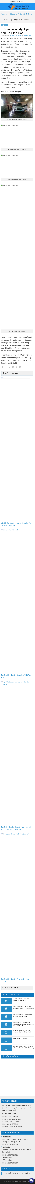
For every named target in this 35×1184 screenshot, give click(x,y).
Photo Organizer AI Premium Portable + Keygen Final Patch (22, 1031)
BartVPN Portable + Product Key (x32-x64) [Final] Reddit (22, 1015)
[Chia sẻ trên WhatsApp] (2, 367)
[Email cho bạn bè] (13, 367)
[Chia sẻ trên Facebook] (6, 367)
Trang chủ (4, 14)
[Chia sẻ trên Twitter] (9, 367)
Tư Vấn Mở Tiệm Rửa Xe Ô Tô (18, 1173)
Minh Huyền (27, 35)
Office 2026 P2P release (20, 1038)
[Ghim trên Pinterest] (16, 367)
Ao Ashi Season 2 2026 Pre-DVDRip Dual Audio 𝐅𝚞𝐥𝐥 (21, 999)
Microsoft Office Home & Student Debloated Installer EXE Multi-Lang (23, 1047)
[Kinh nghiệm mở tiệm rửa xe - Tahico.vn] (18, 6)
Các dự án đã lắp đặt (17, 14)
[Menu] (2, 6)
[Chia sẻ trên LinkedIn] (20, 367)
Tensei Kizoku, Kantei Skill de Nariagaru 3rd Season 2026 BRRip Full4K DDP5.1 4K (23, 1024)
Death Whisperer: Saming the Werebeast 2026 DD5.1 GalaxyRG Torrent (23, 1008)
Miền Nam (29, 14)
